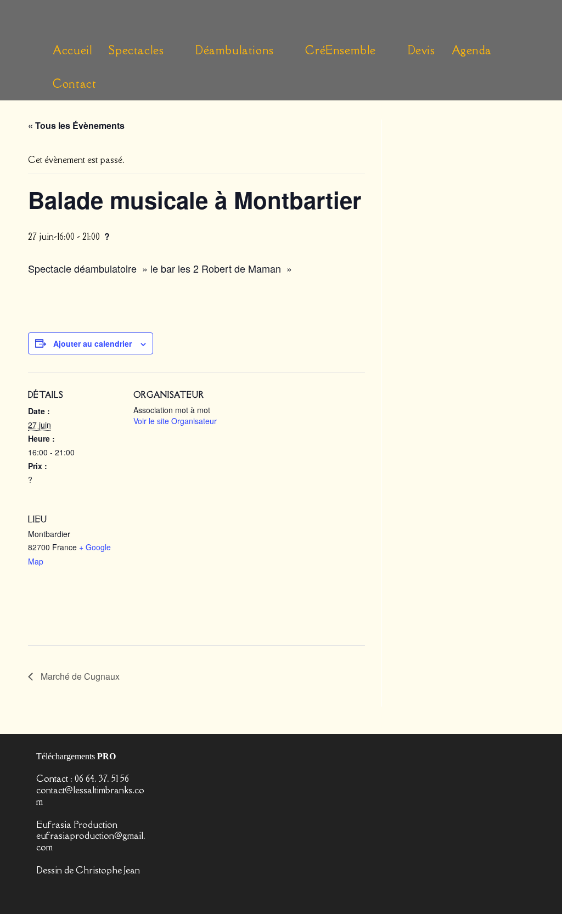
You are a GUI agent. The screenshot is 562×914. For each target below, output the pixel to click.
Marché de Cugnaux (79, 676)
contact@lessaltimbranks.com (90, 796)
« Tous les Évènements (76, 125)
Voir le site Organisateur (175, 420)
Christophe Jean (108, 870)
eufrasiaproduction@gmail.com (90, 841)
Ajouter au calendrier (92, 343)
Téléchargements (76, 756)
